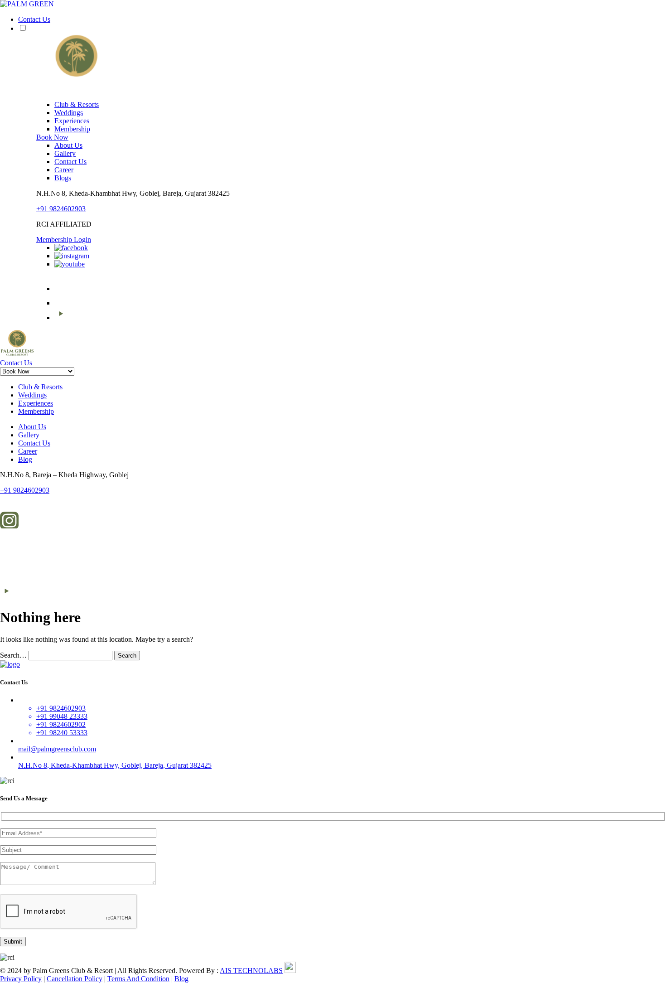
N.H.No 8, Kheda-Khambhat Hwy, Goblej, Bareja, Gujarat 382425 (115, 765)
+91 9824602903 (61, 209)
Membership (72, 129)
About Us (68, 145)
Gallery (65, 153)
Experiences (71, 121)
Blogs (62, 178)
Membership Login (63, 239)
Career (63, 170)
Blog (25, 459)
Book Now (52, 137)
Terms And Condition (138, 979)
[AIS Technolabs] (290, 970)
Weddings (68, 112)
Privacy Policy (21, 979)
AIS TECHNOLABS (251, 970)
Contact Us (34, 19)
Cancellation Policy (74, 979)
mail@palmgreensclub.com (57, 749)
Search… (13, 655)
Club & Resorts (76, 104)
